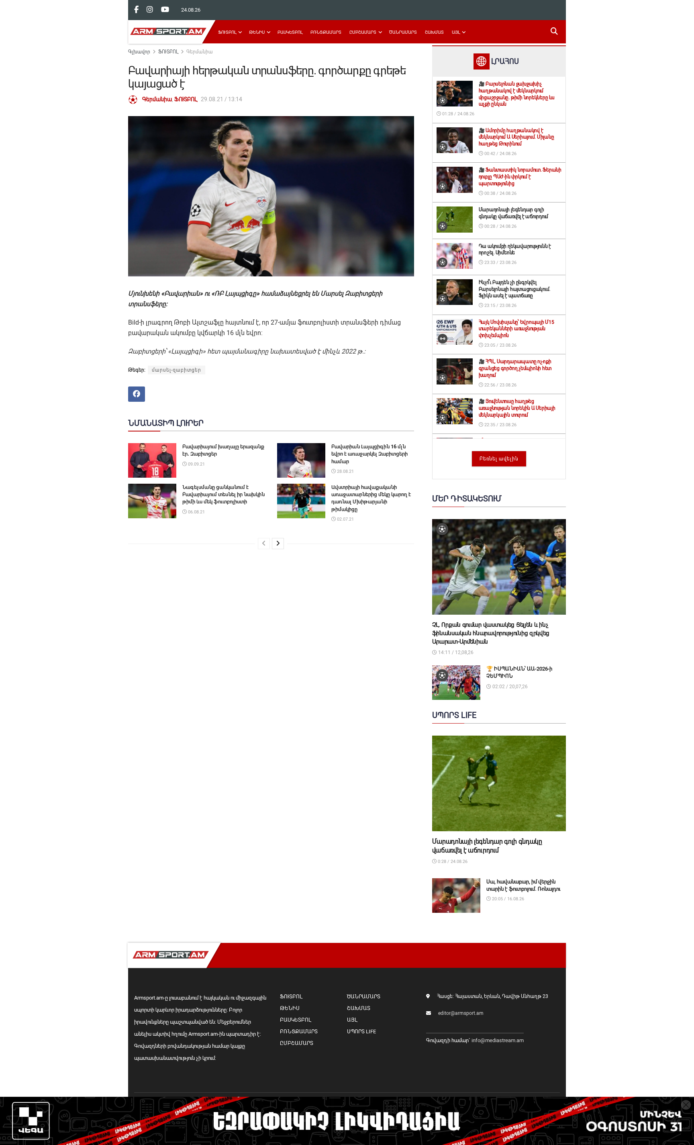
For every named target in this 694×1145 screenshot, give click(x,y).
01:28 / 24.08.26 (457, 114)
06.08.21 (196, 512)
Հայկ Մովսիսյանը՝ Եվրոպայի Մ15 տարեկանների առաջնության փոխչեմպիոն (516, 329)
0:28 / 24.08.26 (452, 861)
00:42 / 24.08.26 (499, 153)
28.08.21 (345, 471)
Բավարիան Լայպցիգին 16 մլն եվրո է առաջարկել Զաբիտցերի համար (369, 454)
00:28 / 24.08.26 (499, 226)
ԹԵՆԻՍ (257, 32)
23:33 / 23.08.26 (499, 262)
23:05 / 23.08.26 (499, 345)
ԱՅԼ (456, 32)
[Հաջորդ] (278, 543)
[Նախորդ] (264, 543)
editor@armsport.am (461, 1013)
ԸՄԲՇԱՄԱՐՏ (362, 32)
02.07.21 (345, 519)
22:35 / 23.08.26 (499, 424)
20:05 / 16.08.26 (507, 899)
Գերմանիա (199, 52)
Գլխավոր (139, 52)
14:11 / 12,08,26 (455, 652)
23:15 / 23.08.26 (499, 305)
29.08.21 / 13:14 (221, 99)
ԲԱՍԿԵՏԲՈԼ (290, 32)
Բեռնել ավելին (499, 459)
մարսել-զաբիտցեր (176, 370)
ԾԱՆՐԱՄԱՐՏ (403, 32)
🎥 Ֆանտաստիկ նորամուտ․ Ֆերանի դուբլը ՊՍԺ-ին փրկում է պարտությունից (520, 176)
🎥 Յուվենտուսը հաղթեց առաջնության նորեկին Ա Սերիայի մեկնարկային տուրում (517, 408)
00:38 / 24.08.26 (499, 193)
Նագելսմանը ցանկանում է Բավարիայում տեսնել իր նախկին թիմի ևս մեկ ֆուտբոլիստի (223, 494)
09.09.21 (196, 464)
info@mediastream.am (498, 1040)
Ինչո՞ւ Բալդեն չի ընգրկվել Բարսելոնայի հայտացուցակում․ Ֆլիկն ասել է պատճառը (515, 289)
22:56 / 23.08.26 (499, 385)
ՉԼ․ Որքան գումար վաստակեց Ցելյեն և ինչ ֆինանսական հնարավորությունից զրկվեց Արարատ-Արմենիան (491, 633)
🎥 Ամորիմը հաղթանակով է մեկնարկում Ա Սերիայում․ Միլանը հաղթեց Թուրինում (516, 137)
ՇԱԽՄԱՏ (434, 32)
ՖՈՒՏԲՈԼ (227, 32)
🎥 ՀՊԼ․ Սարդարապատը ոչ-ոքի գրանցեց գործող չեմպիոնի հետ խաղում (515, 368)
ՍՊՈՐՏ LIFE (361, 1031)
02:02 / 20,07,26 (509, 686)
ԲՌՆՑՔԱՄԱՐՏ (325, 32)
